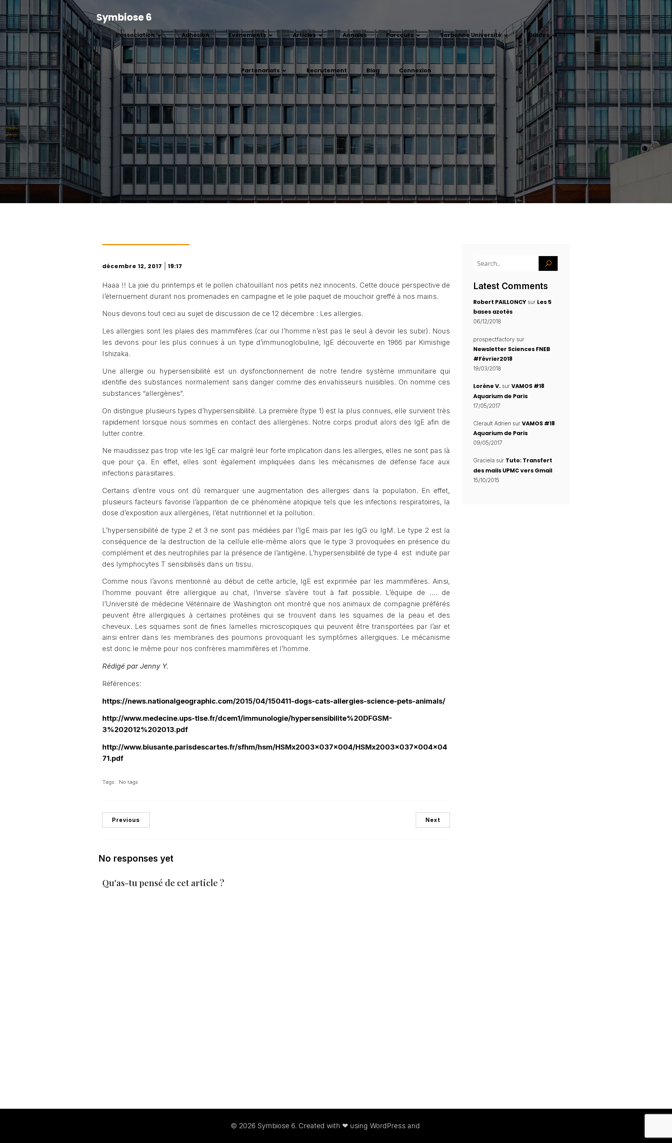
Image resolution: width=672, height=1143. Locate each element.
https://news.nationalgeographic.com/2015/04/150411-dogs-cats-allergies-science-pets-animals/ (273, 701)
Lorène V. (486, 386)
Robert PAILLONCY (499, 302)
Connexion (415, 70)
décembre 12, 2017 (132, 266)
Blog (373, 70)
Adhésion (195, 35)
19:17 (175, 266)
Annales (355, 35)
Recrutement (326, 70)
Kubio (431, 1126)
